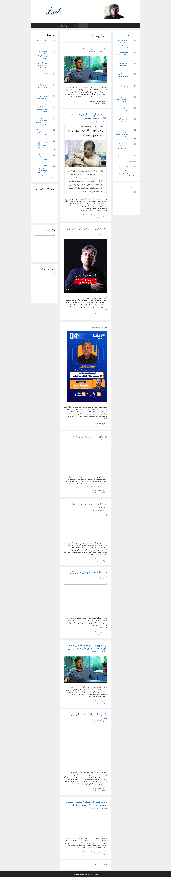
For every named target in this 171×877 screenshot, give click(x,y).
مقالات (101, 26)
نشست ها (74, 26)
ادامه (70, 96)
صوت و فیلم (97, 215)
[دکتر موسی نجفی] (85, 11)
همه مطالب (92, 101)
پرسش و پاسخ (63, 26)
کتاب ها (109, 26)
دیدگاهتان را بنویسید (100, 103)
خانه (116, 26)
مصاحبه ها (83, 26)
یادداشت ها (92, 26)
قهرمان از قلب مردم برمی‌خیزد (90, 436)
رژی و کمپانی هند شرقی (93, 48)
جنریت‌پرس (75, 874)
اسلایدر (103, 101)
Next (95, 865)
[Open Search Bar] (54, 25)
